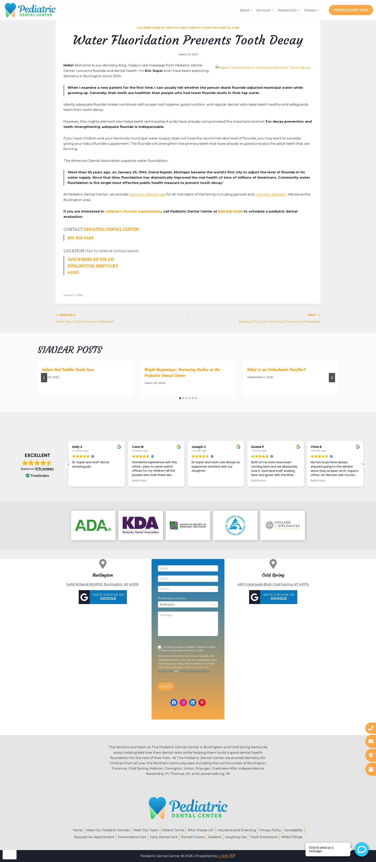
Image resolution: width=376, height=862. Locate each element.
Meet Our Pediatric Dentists (108, 830)
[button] (363, 464)
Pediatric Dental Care (221, 27)
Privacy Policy (166, 670)
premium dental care (147, 194)
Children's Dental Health (157, 27)
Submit (166, 686)
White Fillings (291, 837)
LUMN (223, 856)
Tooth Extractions (263, 837)
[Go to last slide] (44, 377)
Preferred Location (173, 598)
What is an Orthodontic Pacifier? (276, 369)
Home (78, 830)
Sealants (214, 837)
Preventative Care (132, 837)
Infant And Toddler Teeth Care (68, 369)
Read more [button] (139, 480)
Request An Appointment (94, 837)
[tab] (180, 398)
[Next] (332, 377)
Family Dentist (190, 27)
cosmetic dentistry (271, 194)
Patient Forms (173, 830)
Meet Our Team (145, 830)
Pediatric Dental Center (111, 229)
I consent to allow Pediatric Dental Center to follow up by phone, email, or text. (186, 648)
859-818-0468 (230, 211)
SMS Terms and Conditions (194, 670)
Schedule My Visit (351, 9)
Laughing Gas (235, 837)
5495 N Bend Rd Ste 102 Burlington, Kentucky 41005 (93, 265)
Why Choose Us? (201, 830)
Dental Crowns (192, 837)
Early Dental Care (164, 837)
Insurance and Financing (236, 830)
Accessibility (294, 830)
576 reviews (44, 469)
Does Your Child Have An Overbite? (85, 318)
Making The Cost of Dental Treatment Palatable (279, 318)
